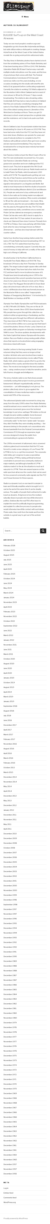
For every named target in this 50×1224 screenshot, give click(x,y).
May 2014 (7, 786)
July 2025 (7, 560)
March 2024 (8, 593)
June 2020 (7, 668)
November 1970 (10, 1089)
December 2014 (10, 777)
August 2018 (8, 711)
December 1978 (10, 1027)
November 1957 (10, 1169)
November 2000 (10, 890)
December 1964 (10, 1127)
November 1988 (10, 971)
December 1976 (10, 1046)
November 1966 (10, 1117)
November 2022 (10, 616)
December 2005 (10, 862)
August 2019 (8, 687)
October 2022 (9, 621)
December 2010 (10, 834)
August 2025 (8, 555)
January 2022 (8, 640)
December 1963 (10, 1131)
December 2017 (10, 725)
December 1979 (10, 1023)
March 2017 (8, 735)
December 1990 (10, 956)
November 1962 (10, 1141)
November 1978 (10, 1032)
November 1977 (10, 1042)
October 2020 (9, 659)
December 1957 (10, 1164)
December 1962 (10, 1136)
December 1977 (10, 1037)
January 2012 (8, 810)
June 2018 (7, 720)
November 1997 (10, 914)
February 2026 (9, 546)
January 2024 (8, 598)
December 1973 (10, 1070)
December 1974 (10, 1065)
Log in (5, 1188)
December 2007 (10, 853)
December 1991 (10, 952)
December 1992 (10, 942)
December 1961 (10, 1145)
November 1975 (10, 1060)
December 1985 (10, 990)
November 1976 (10, 1051)
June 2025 (7, 564)
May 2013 (7, 801)
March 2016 (8, 758)
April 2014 (7, 791)
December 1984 (10, 994)
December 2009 (10, 838)
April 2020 (7, 673)
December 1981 (10, 1008)
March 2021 (8, 654)
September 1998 (10, 905)
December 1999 (10, 895)
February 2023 (9, 612)
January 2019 (8, 701)
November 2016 (10, 744)
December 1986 (10, 985)
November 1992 (10, 947)
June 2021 (7, 650)
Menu (26, 17)
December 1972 (10, 1075)
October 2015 (9, 768)
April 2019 (7, 692)
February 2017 (9, 739)
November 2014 (10, 782)
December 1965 (10, 1122)
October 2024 (9, 579)
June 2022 (7, 631)
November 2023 (10, 602)
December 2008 (10, 843)
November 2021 (10, 645)
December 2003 (10, 871)
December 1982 (10, 1004)
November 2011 (10, 820)
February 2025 (9, 574)
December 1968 (10, 1098)
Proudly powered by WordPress (15, 1218)
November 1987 (10, 980)
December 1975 (10, 1056)
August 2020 (8, 664)
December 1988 (10, 966)
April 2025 (7, 569)
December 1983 (10, 999)
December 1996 (10, 919)
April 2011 (7, 829)
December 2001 (10, 881)
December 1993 (10, 938)
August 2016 (8, 749)
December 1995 (10, 923)
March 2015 (8, 772)
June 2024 (7, 583)
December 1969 (10, 1093)
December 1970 (10, 1084)
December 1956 (10, 1174)
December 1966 (10, 1112)
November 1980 (10, 1018)
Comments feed (9, 1198)
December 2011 (9, 815)
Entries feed (8, 1193)
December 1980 (10, 1013)
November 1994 (10, 933)
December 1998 (10, 900)
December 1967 (10, 1108)
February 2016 (9, 763)
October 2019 (9, 683)
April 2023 (7, 607)
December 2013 (10, 796)
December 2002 (10, 876)
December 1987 (10, 975)
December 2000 (10, 886)
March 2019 (8, 697)
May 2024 (7, 588)
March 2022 (8, 635)
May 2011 (7, 824)
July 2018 (7, 716)
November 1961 (10, 1150)
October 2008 (9, 848)
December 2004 (10, 867)
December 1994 (10, 928)
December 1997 (10, 909)
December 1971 (9, 1079)
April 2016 (7, 753)
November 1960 (10, 1160)
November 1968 (10, 1103)
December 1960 (10, 1155)
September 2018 (10, 706)
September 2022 (10, 626)
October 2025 (9, 550)
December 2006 (10, 857)
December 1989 (10, 961)
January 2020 (8, 678)
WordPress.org (9, 1202)
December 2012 (10, 805)
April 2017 (7, 730)
